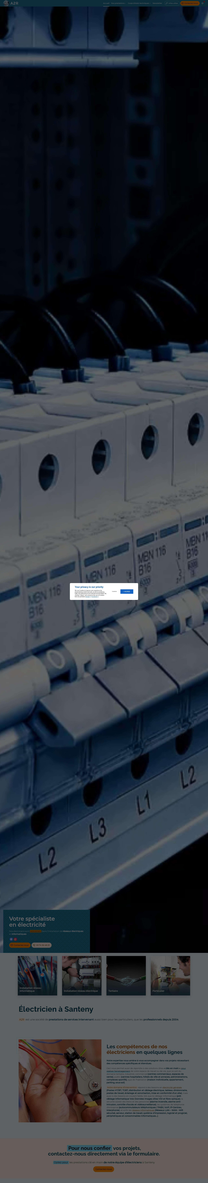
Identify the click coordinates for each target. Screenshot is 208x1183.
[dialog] (104, 591)
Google (87, 596)
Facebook (94, 596)
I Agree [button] (127, 591)
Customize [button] (114, 591)
